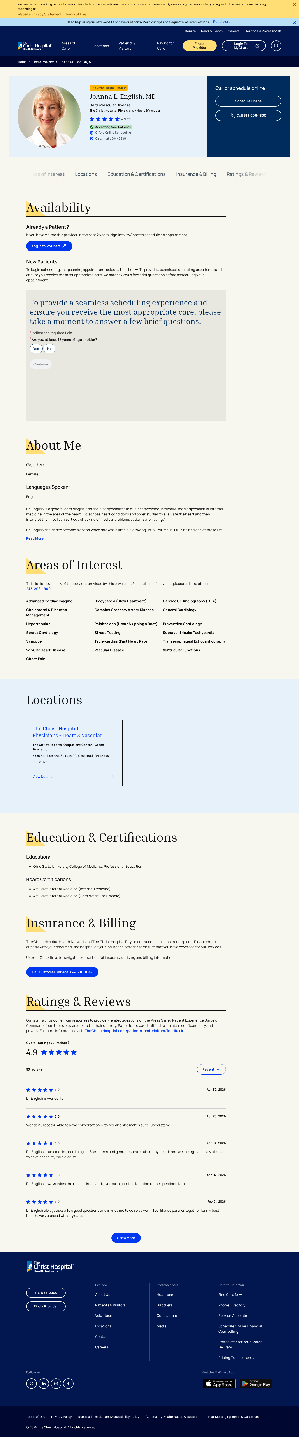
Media (162, 1326)
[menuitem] (190, 30)
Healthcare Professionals (263, 31)
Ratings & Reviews (247, 174)
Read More (222, 22)
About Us (102, 1294)
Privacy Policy (61, 1416)
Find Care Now (230, 1294)
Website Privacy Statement (40, 14)
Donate (190, 31)
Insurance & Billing (196, 174)
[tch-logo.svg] (35, 46)
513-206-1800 (39, 588)
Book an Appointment (236, 1316)
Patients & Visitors (110, 1305)
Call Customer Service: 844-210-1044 (62, 972)
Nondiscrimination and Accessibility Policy (108, 1416)
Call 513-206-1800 (251, 115)
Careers (233, 31)
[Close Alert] (294, 4)
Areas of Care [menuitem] (69, 46)
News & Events (212, 31)
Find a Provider (199, 45)
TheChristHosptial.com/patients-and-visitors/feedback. (134, 1030)
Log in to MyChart (52, 247)
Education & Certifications (136, 174)
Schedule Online (248, 101)
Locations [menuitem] (101, 45)
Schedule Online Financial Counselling (240, 1329)
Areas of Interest (46, 174)
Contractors (167, 1315)
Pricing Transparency (236, 1357)
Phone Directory (232, 1305)
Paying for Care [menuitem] (165, 46)
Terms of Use (75, 14)
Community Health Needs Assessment (174, 1416)
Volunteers (104, 1315)
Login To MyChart (250, 45)
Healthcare (166, 1294)
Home (22, 62)
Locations (86, 174)
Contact (102, 1336)
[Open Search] (276, 45)
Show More (126, 1237)
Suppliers (164, 1305)
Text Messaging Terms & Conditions (233, 1416)
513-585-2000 (46, 1292)
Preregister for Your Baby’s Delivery (240, 1344)
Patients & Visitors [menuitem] (127, 46)
